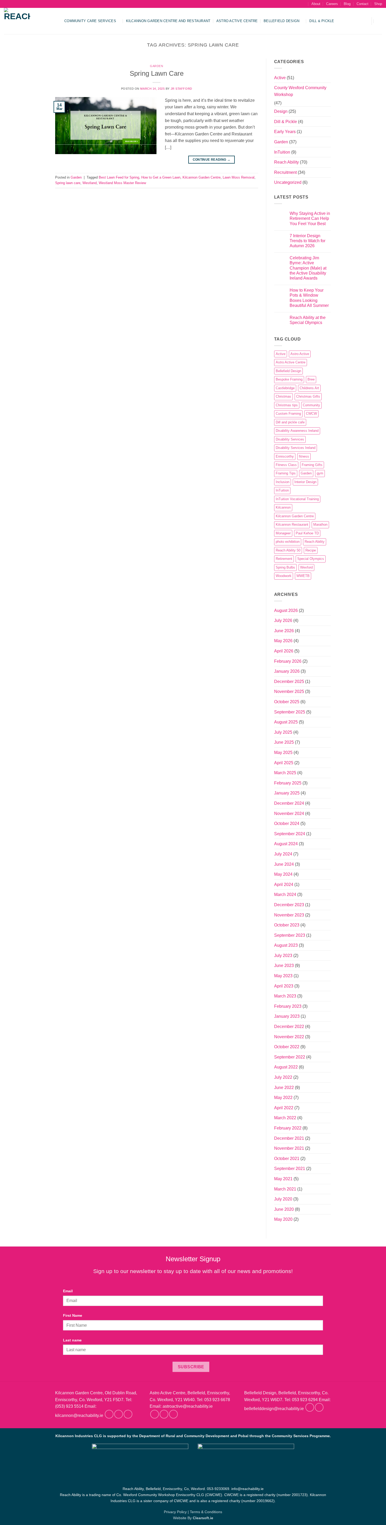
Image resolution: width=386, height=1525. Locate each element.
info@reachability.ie (247, 1489)
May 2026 (283, 641)
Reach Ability (286, 162)
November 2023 (289, 915)
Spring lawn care (67, 183)
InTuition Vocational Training (297, 499)
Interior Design (305, 482)
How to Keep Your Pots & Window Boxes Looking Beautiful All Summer (309, 298)
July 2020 (283, 1199)
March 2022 (285, 1118)
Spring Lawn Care (157, 73)
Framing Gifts (312, 465)
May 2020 (283, 1219)
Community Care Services (90, 21)
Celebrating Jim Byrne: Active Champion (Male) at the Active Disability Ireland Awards (308, 268)
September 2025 (289, 712)
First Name (72, 1315)
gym (320, 473)
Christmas (283, 396)
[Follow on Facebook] (109, 1414)
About (315, 4)
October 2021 (286, 1158)
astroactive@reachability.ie (188, 1406)
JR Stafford (181, 88)
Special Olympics (310, 559)
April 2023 (283, 986)
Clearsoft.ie (203, 1518)
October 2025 (286, 702)
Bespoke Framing (289, 379)
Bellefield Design (281, 21)
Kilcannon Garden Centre (201, 177)
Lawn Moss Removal (238, 177)
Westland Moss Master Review (122, 183)
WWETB (303, 576)
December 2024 (289, 803)
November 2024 (289, 813)
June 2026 (284, 631)
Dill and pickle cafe (290, 422)
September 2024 (289, 834)
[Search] (303, 4)
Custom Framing (288, 414)
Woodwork (283, 576)
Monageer (283, 533)
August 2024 (286, 844)
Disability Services (290, 439)
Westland (89, 183)
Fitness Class (286, 465)
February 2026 (287, 661)
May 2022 (283, 1097)
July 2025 (283, 732)
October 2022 (286, 1047)
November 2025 (289, 691)
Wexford (306, 567)
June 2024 (284, 864)
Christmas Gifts (308, 396)
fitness (304, 456)
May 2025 (283, 752)
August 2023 (286, 945)
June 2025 (284, 742)
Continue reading (212, 159)
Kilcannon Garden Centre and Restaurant (168, 21)
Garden (156, 66)
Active (280, 77)
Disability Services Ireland (295, 448)
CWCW (311, 414)
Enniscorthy (285, 456)
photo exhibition (288, 542)
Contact (362, 4)
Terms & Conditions (206, 1512)
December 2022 (289, 1026)
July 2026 (283, 620)
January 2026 (287, 671)
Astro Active (299, 354)
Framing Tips (286, 473)
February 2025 (287, 783)
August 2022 (286, 1067)
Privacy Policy (175, 1512)
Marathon (320, 524)
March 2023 (285, 996)
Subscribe (191, 1367)
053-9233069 (218, 1489)
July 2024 (283, 854)
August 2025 (286, 722)
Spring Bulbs (285, 567)
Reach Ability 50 (288, 550)
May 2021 (283, 1179)
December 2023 (289, 905)
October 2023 (286, 925)
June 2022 (284, 1087)
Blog (347, 4)
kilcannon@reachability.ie (79, 1415)
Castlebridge (285, 388)
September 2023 (289, 935)
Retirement (284, 559)
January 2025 (287, 793)
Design (281, 111)
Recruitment (285, 172)
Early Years (285, 131)
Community (311, 405)
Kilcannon (283, 507)
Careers (332, 4)
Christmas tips (287, 405)
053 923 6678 (217, 1399)
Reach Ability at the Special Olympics (308, 320)
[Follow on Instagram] (118, 1414)
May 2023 (283, 976)
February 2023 (287, 1006)
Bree (311, 379)
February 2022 (287, 1128)
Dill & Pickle (321, 21)
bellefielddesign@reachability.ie (274, 1409)
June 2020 (284, 1209)
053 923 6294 (305, 1399)
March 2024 (285, 894)
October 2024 (286, 823)
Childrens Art (309, 388)
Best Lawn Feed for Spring (119, 177)
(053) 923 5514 (69, 1406)
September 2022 (289, 1057)
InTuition (282, 152)
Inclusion (282, 482)
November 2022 (289, 1037)
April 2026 (283, 651)
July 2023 (283, 955)
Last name (72, 1340)
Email (68, 1291)
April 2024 (283, 884)
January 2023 (287, 1016)
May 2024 (283, 874)
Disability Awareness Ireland (297, 431)
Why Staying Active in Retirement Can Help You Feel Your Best (310, 218)
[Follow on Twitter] (128, 1414)
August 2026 (286, 610)
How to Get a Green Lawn (160, 177)
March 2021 (285, 1189)
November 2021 (289, 1148)
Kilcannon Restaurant (292, 524)
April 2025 (283, 763)
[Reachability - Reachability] (30, 21)
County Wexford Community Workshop (300, 91)
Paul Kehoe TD (307, 533)
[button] (364, 21)
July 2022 (283, 1077)
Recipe (310, 550)
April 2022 (283, 1108)
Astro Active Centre (237, 21)
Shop (378, 4)
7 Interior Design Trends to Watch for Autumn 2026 (307, 241)
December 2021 (289, 1138)
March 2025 (285, 773)
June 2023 (284, 965)
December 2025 (289, 681)
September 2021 (289, 1168)
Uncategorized (287, 182)
